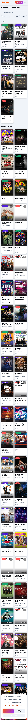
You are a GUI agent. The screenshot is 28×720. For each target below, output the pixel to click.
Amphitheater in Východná (5, 427)
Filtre (24, 17)
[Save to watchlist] (11, 25)
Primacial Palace (6, 376)
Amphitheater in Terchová (5, 175)
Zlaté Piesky (4, 200)
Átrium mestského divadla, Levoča (19, 249)
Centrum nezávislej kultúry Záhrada (19, 503)
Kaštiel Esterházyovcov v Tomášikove (7, 327)
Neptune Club (5, 274)
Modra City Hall (18, 679)
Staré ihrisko (18, 376)
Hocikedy (4, 17)
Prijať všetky (8, 711)
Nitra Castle (4, 628)
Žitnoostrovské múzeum (5, 503)
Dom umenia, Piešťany (7, 94)
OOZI (16, 324)
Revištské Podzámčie (7, 351)
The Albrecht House (6, 250)
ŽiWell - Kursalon (19, 477)
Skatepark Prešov (6, 679)
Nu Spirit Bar (5, 578)
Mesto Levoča (18, 603)
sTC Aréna (4, 553)
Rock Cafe (4, 120)
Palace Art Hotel (19, 427)
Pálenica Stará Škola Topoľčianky (6, 527)
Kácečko (17, 223)
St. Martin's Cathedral (20, 94)
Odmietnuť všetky (20, 711)
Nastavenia (14, 715)
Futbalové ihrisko (6, 149)
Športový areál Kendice (18, 352)
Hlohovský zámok (6, 225)
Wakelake (4, 400)
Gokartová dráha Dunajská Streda (19, 451)
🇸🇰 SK (16, 17)
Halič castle (4, 68)
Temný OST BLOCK (19, 578)
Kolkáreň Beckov (19, 149)
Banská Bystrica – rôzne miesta (6, 453)
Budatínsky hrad (19, 175)
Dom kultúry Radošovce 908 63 (19, 301)
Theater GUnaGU (19, 69)
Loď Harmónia (18, 401)
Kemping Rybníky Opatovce (6, 45)
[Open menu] (25, 2)
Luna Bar (4, 300)
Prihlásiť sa (19, 2)
